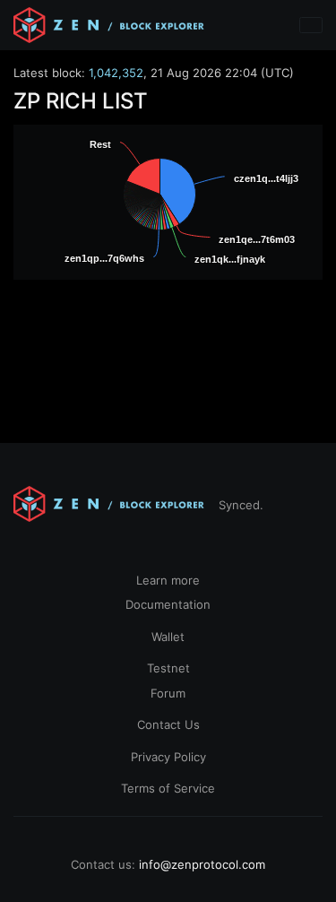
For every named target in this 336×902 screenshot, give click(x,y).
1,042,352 (116, 72)
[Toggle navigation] (311, 25)
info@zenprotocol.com (202, 864)
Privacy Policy (168, 757)
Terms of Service (168, 788)
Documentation (168, 604)
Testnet (168, 668)
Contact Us (168, 724)
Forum (168, 693)
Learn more (168, 580)
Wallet (168, 636)
